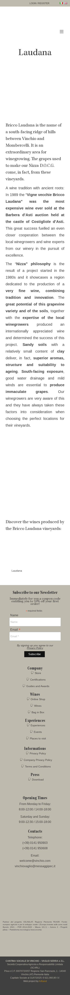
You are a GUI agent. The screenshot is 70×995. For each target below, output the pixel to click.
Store (38, 673)
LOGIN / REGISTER (39, 3)
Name (14, 615)
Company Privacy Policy (38, 759)
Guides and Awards (37, 686)
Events (38, 731)
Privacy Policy (35, 648)
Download (38, 779)
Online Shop (38, 699)
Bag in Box (38, 712)
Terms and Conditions (38, 766)
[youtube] (38, 990)
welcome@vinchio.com (35, 860)
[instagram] (31, 990)
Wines (37, 705)
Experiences (38, 725)
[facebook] (24, 990)
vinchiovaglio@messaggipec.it (35, 866)
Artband (43, 981)
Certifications (38, 679)
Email (15, 629)
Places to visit (38, 738)
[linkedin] (45, 990)
